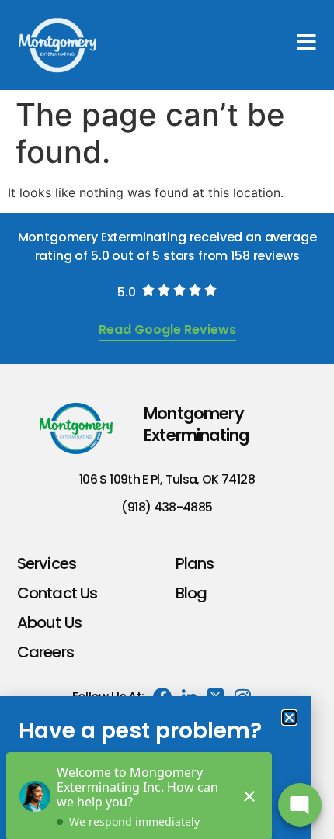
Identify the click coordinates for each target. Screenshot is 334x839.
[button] (289, 717)
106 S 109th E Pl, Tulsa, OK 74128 (167, 479)
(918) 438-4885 (166, 507)
